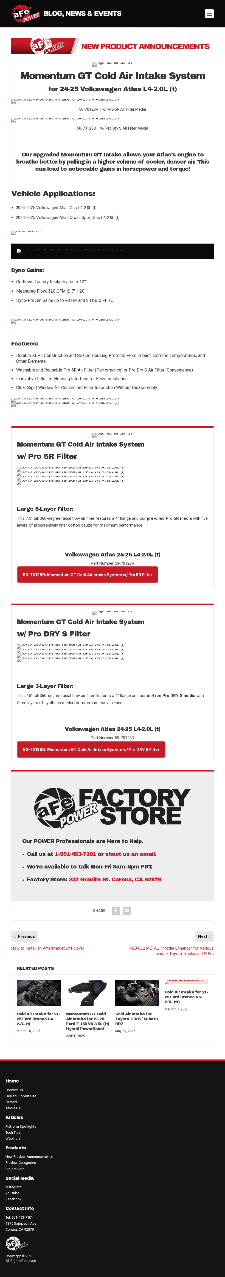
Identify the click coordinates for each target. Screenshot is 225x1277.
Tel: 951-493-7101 (19, 1217)
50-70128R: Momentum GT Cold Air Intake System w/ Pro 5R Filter (87, 574)
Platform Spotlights (20, 1126)
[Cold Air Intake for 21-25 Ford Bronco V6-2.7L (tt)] (187, 982)
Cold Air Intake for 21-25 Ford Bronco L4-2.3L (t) (38, 1019)
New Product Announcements (29, 1157)
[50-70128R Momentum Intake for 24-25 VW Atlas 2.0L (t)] (65, 99)
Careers (11, 1102)
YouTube (12, 1193)
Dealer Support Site (20, 1096)
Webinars (13, 1138)
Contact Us (14, 1090)
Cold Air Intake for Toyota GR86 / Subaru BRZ (136, 1019)
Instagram (13, 1187)
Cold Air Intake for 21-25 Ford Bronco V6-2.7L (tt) (186, 997)
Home (12, 1081)
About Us (13, 1108)
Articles (14, 1117)
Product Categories (20, 1163)
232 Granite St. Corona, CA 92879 (116, 879)
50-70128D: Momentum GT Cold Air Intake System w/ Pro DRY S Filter (91, 749)
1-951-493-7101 (75, 854)
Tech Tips (13, 1132)
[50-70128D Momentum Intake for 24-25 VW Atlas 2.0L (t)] (65, 118)
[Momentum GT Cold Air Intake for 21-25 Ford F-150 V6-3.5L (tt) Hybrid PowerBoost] (88, 993)
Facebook (13, 1199)
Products (15, 1147)
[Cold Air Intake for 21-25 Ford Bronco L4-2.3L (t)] (39, 993)
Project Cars (14, 1169)
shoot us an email (130, 854)
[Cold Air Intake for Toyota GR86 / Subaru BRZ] (137, 993)
